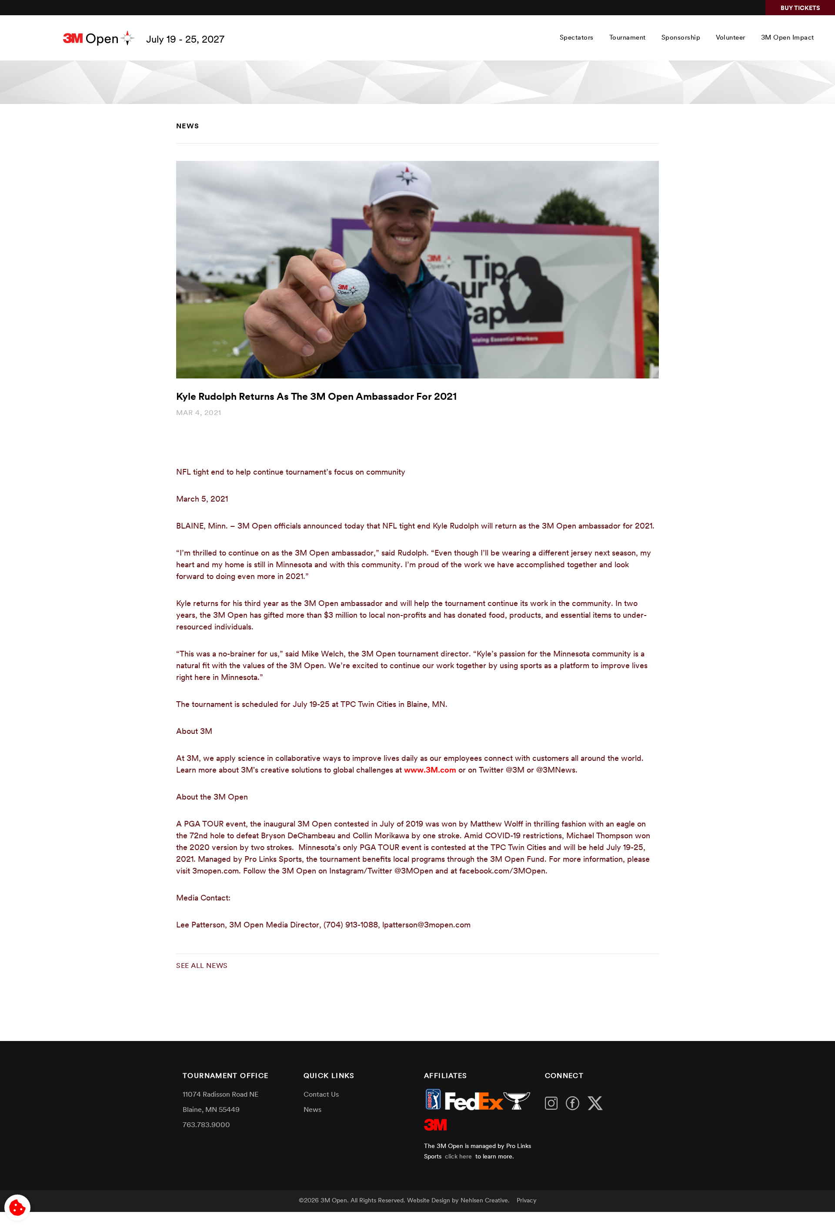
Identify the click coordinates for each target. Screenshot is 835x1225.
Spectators (577, 38)
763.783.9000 (206, 1125)
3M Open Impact (787, 38)
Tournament (627, 38)
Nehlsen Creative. (485, 1201)
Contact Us (321, 1094)
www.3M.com (430, 771)
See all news (202, 966)
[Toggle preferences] (17, 1208)
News (188, 126)
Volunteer (730, 38)
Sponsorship (681, 38)
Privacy (527, 1201)
